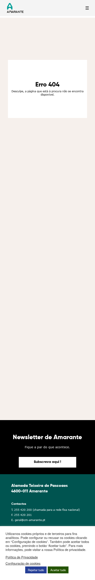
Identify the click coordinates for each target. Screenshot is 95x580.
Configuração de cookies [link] (23, 563)
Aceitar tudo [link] (58, 570)
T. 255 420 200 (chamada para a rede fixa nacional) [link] (45, 509)
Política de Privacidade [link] (22, 557)
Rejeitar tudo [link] (36, 570)
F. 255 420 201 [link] (21, 515)
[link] (47, 462)
